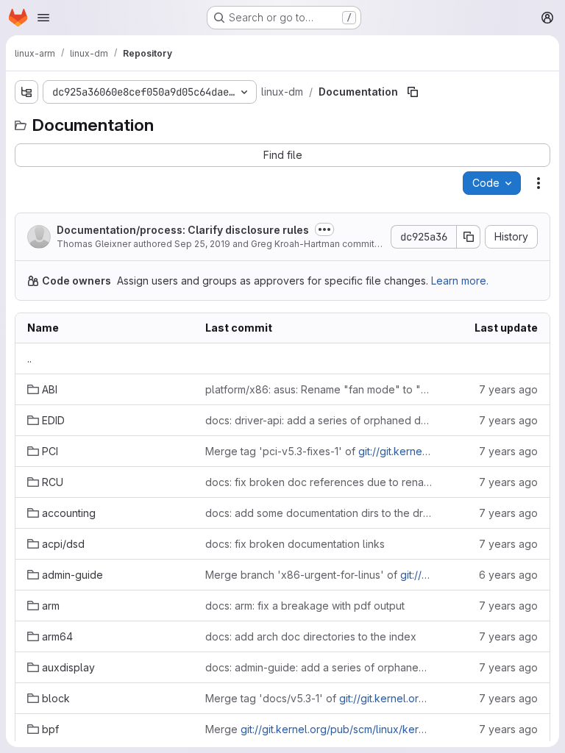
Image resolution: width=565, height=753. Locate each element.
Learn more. (459, 280)
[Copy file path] (412, 92)
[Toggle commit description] (324, 229)
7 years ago (508, 389)
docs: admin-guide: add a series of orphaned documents (318, 667)
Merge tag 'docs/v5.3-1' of (318, 698)
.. (29, 358)
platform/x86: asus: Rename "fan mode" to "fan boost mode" (318, 389)
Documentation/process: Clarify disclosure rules (183, 230)
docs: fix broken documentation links (295, 544)
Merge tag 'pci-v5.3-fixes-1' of (318, 451)
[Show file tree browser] (26, 92)
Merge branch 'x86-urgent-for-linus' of (318, 574)
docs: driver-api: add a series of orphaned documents (318, 420)
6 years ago (508, 574)
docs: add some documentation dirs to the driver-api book (318, 513)
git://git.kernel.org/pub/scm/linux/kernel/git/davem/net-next (386, 729)
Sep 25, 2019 (202, 243)
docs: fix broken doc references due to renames (318, 482)
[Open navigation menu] (43, 17)
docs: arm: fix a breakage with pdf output (305, 605)
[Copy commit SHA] (468, 237)
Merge (318, 729)
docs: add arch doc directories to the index (310, 636)
